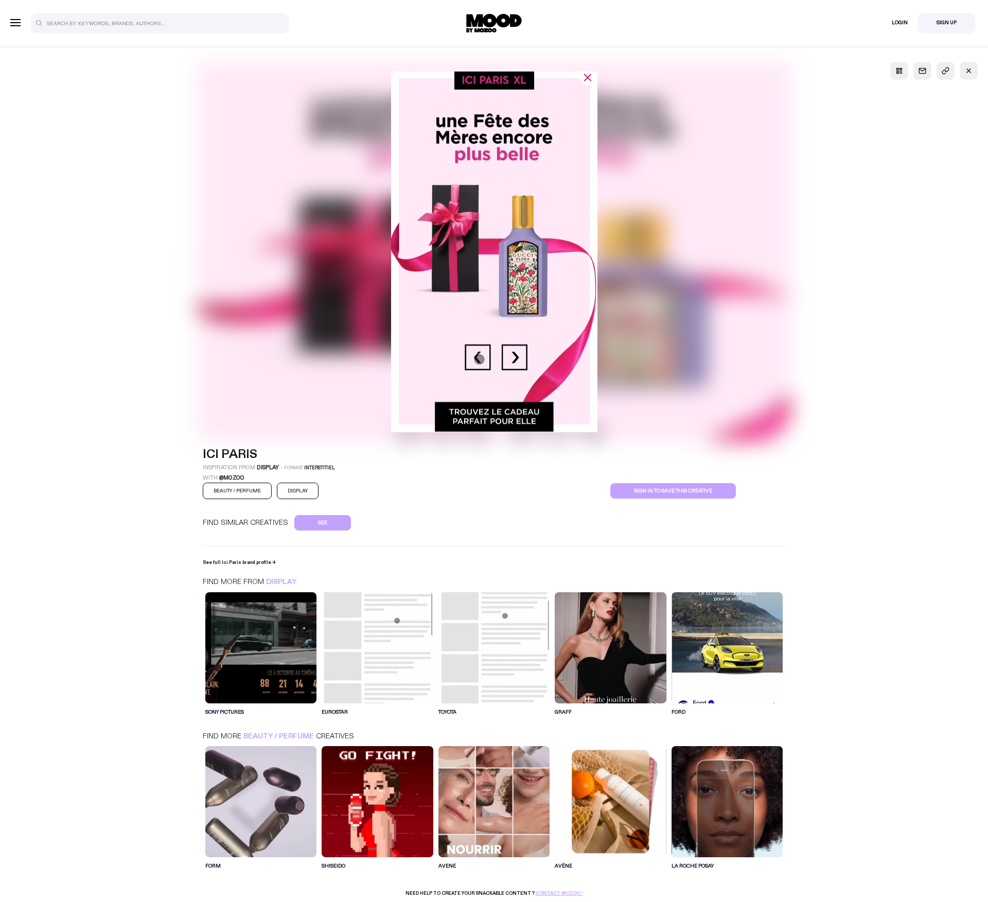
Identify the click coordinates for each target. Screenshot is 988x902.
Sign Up (947, 22)
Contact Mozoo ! (559, 893)
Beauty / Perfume (278, 736)
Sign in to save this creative (673, 490)
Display (281, 582)
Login (900, 22)
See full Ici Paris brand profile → (239, 562)
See (322, 522)
